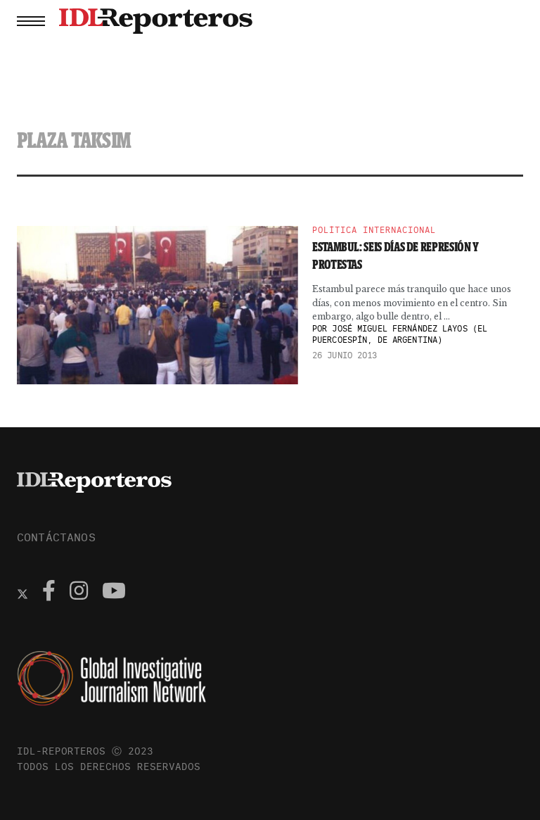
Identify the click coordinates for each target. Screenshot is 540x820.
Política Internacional (374, 230)
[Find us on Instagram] (79, 593)
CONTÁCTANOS (56, 537)
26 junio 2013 (345, 355)
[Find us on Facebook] (49, 593)
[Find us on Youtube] (114, 593)
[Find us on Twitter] (22, 593)
